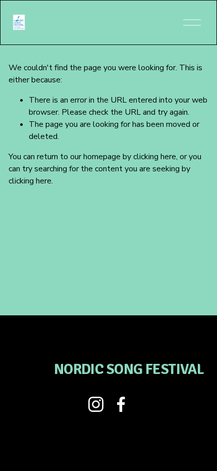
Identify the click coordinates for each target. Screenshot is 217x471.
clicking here (154, 156)
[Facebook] (121, 404)
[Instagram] (96, 404)
